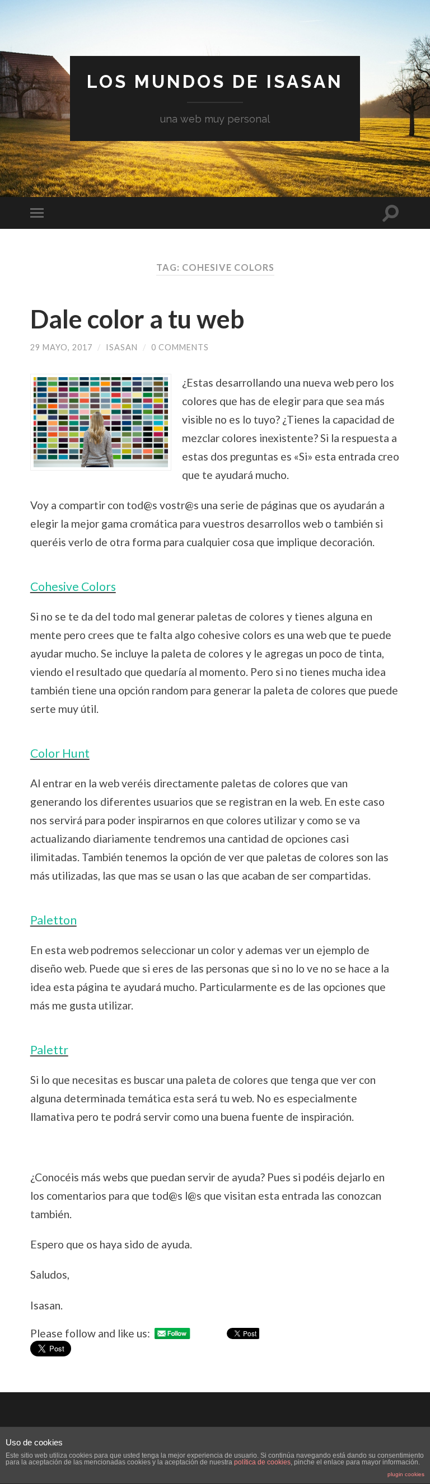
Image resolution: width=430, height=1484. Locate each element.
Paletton (53, 920)
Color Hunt (60, 753)
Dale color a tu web (137, 319)
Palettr (49, 1049)
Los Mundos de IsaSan (215, 81)
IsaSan (122, 347)
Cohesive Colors (73, 586)
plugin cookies (405, 1474)
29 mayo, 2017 (61, 347)
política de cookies (262, 1462)
